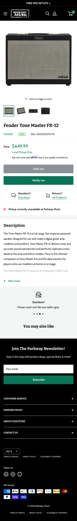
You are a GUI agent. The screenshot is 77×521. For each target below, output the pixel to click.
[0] (70, 14)
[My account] (54, 14)
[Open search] (48, 14)
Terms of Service (11, 457)
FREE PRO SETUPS (37, 3)
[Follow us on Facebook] (6, 474)
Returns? (57, 193)
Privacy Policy (29, 457)
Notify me (38, 180)
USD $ (9, 451)
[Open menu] (5, 13)
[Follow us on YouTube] (19, 474)
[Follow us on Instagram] (12, 474)
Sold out (38, 169)
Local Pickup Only (22, 152)
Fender (8, 134)
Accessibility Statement (50, 457)
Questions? (24, 193)
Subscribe (39, 379)
